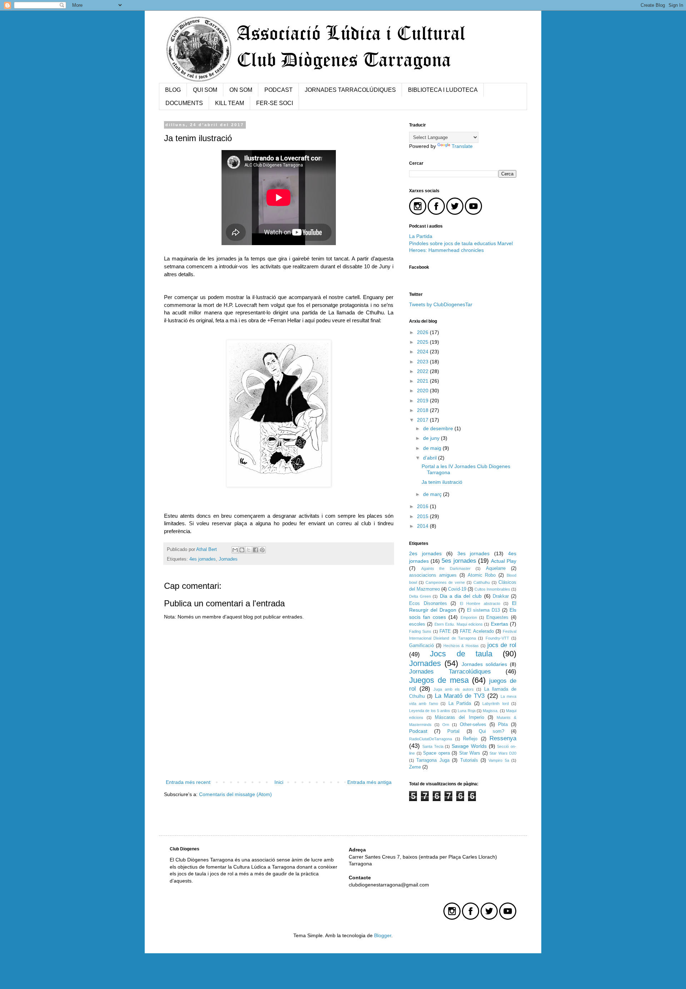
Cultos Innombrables (492, 589)
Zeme (415, 767)
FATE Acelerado (476, 631)
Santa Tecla (432, 746)
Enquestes (497, 617)
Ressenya (502, 738)
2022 (423, 371)
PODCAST (278, 90)
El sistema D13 (483, 610)
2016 (423, 506)
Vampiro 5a (498, 760)
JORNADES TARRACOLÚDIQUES (350, 90)
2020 (423, 390)
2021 (423, 381)
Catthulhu (481, 582)
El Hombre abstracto (480, 603)
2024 (423, 351)
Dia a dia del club (461, 596)
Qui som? (491, 731)
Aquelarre (496, 568)
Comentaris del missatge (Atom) (235, 794)
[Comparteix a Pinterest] (262, 549)
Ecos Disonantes (428, 603)
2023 (423, 361)
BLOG (173, 90)
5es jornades (459, 560)
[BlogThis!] (241, 549)
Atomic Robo (482, 575)
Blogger (382, 935)
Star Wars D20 (502, 753)
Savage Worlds (469, 746)
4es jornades (202, 559)
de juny (432, 438)
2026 (423, 332)
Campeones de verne (445, 582)
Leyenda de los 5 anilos (429, 711)
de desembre (438, 428)
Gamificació (421, 645)
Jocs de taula (461, 653)
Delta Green (420, 596)
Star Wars (470, 753)
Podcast (418, 731)
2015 (423, 516)
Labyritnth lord (495, 703)
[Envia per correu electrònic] (235, 549)
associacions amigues (433, 575)
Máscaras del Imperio (459, 717)
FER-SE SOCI (274, 103)
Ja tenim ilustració (442, 482)
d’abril (430, 458)
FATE (445, 631)
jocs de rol (502, 645)
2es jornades (425, 553)
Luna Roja (466, 711)
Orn (445, 724)
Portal (453, 731)
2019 (423, 400)
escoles (417, 624)
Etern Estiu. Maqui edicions (458, 624)
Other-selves (473, 724)
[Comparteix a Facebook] (255, 549)
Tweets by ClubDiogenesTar (440, 304)
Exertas (499, 624)
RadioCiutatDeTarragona (430, 739)
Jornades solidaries (484, 664)
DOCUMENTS (184, 103)
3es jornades (473, 553)
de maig (433, 448)
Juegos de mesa (439, 680)
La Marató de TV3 (460, 695)
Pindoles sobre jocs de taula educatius (453, 243)
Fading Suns (420, 631)
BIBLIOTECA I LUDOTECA (443, 90)
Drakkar (501, 596)
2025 (423, 342)
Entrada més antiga (369, 782)
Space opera (436, 753)
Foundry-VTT (497, 638)
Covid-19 (457, 589)
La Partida (420, 236)
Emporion (469, 617)
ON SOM (240, 90)
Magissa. (490, 711)
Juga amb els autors (453, 689)
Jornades (228, 559)
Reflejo (470, 738)
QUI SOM (205, 90)
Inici (278, 782)
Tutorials (469, 760)
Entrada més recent (188, 782)
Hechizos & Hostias (461, 645)
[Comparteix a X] (248, 549)
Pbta (503, 724)
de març (433, 494)
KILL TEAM (229, 103)
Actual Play (503, 561)
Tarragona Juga (432, 760)
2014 (423, 526)
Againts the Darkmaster (446, 568)
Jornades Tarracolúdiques (450, 671)
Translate (462, 146)
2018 (423, 410)
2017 (423, 420)
